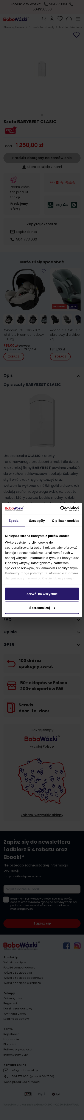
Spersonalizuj (39, 608)
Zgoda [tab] (13, 520)
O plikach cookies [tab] (65, 520)
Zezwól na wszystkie (42, 593)
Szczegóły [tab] (37, 520)
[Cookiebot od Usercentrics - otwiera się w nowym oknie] (60, 509)
